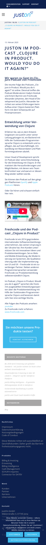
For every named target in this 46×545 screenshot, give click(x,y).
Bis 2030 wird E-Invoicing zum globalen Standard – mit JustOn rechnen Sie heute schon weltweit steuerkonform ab (23, 367)
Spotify (24, 182)
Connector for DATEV (12, 474)
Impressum (7, 426)
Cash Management (11, 468)
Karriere (6, 494)
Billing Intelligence (10, 466)
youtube (9, 306)
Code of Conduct (10, 435)
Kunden (5, 488)
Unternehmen (8, 497)
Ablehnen (32, 534)
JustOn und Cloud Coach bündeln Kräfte (20, 395)
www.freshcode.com (14, 311)
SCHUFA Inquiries (10, 471)
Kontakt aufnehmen (23, 340)
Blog (15, 22)
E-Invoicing (7, 463)
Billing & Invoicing (10, 460)
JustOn (8, 22)
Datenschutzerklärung (12, 429)
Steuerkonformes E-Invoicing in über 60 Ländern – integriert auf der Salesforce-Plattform (20, 376)
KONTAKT (35, 4)
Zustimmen (14, 534)
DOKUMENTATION (13, 4)
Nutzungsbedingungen (12, 432)
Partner (5, 491)
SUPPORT (25, 4)
